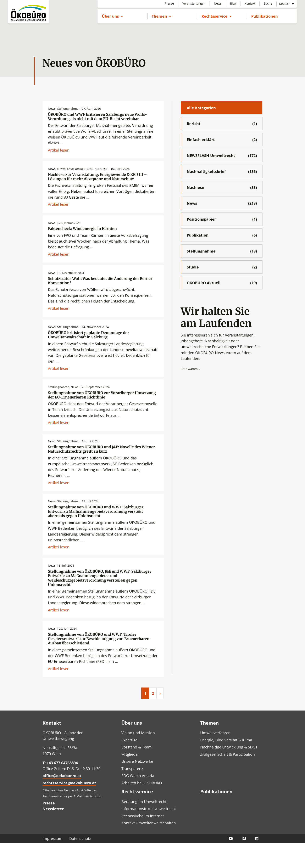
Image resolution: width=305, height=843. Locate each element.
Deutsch (285, 4)
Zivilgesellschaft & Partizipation (227, 754)
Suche (268, 3)
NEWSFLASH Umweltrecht (222, 155)
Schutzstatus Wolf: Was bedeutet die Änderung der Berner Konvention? (100, 280)
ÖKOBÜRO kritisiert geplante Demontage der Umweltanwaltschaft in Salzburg (88, 334)
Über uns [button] (112, 16)
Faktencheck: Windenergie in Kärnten (82, 228)
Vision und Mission (138, 732)
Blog (233, 3)
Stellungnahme (222, 251)
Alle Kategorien (201, 107)
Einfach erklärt (222, 139)
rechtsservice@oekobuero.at (69, 782)
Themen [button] (161, 16)
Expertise (129, 739)
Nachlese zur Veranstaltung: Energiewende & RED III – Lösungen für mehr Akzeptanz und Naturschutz (97, 176)
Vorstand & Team (136, 747)
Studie (222, 267)
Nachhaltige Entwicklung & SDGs (228, 747)
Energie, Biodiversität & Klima (226, 739)
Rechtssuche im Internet (142, 815)
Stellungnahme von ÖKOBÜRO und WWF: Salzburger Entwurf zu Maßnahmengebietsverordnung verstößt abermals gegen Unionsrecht (95, 511)
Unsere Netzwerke (137, 761)
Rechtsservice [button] (216, 16)
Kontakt (250, 3)
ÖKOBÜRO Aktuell (222, 282)
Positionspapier (222, 219)
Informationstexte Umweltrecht (148, 808)
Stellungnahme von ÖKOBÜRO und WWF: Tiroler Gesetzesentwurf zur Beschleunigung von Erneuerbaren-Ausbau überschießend (99, 638)
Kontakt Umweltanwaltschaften (148, 822)
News (218, 3)
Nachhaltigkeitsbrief (222, 171)
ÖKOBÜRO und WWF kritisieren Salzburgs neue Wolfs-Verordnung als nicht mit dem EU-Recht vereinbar (97, 116)
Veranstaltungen (193, 3)
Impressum (52, 838)
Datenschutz (80, 838)
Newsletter (53, 808)
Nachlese (222, 187)
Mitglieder (130, 754)
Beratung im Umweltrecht (143, 801)
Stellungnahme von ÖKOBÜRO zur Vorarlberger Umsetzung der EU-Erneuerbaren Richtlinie (102, 395)
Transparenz (132, 768)
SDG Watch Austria (137, 775)
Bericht (222, 123)
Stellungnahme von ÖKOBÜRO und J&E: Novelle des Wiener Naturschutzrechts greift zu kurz (101, 449)
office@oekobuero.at (62, 775)
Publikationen (264, 16)
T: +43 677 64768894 (60, 762)
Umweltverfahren (215, 732)
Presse (169, 3)
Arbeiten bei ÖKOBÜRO (141, 782)
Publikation (222, 235)
